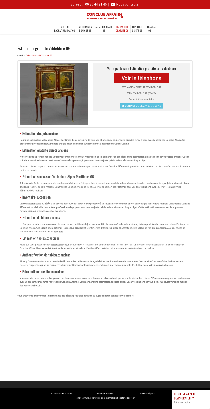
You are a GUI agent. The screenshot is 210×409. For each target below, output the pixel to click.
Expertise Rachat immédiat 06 (64, 28)
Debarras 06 (151, 28)
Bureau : (88, 4)
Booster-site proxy (126, 397)
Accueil (20, 55)
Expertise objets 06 (137, 28)
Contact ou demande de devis (142, 106)
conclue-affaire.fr (65, 393)
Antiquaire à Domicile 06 (85, 28)
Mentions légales (147, 393)
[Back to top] (201, 400)
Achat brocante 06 (103, 28)
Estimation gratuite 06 (122, 28)
